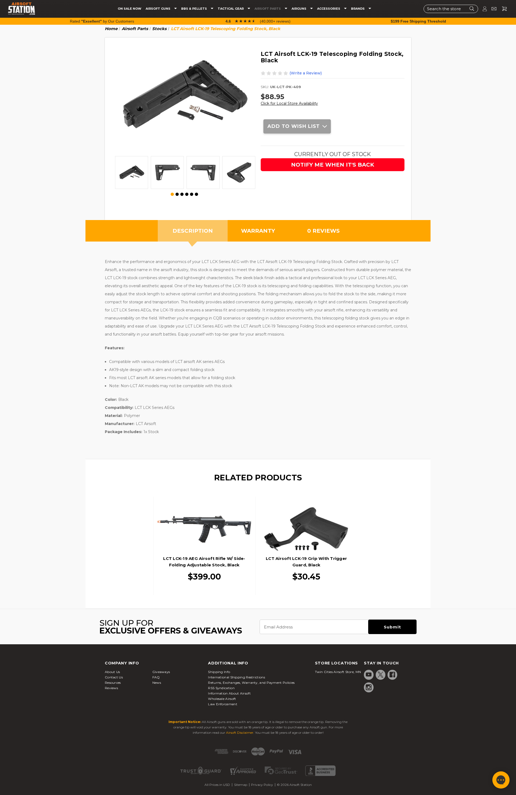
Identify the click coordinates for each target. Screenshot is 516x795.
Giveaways (161, 672)
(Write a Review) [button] (305, 73)
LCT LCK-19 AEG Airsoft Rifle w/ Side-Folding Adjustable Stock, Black (204, 561)
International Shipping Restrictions (236, 677)
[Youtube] (369, 674)
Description (193, 231)
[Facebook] (392, 674)
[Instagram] (369, 687)
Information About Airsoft (229, 693)
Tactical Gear (231, 8)
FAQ (156, 677)
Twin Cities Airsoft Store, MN (338, 672)
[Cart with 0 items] (502, 9)
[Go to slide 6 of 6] (196, 194)
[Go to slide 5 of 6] (191, 194)
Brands (358, 8)
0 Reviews (323, 231)
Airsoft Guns (158, 8)
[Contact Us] (492, 9)
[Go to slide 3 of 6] (182, 194)
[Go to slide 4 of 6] (186, 194)
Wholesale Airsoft (222, 699)
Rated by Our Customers (102, 21)
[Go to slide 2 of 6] (177, 194)
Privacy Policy (262, 785)
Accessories (329, 8)
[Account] (482, 9)
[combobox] (451, 9)
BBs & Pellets (194, 8)
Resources (113, 683)
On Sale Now (129, 8)
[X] (380, 674)
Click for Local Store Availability (289, 103)
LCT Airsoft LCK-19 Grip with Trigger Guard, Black (306, 561)
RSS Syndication (221, 688)
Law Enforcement (222, 704)
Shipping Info (219, 672)
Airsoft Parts (268, 8)
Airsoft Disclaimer (239, 733)
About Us (112, 672)
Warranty (258, 231)
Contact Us (114, 677)
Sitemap (240, 785)
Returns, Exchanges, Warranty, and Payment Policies (251, 683)
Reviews (111, 688)
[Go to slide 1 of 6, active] (172, 194)
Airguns (299, 8)
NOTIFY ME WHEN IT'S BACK (332, 164)
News (156, 683)
